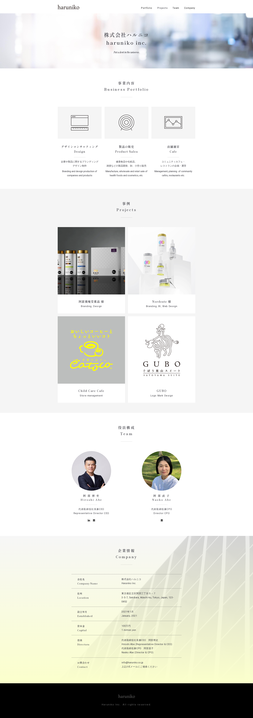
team (176, 8)
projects (162, 8)
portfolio (146, 8)
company (189, 8)
